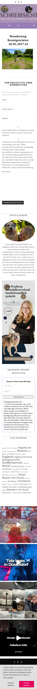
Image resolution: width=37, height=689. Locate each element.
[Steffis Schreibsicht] (18, 13)
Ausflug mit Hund (11, 451)
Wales (4, 490)
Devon (24, 454)
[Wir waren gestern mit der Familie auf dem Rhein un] (18, 600)
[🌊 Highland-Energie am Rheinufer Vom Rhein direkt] (18, 562)
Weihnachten (6, 493)
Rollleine (4, 481)
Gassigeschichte (11, 459)
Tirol (30, 484)
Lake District (6, 472)
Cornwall (10, 454)
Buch (29, 451)
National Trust (13, 475)
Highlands (26, 463)
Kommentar (6, 172)
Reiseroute (27, 478)
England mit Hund (23, 457)
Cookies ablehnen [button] (10, 684)
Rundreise (12, 481)
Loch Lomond (24, 472)
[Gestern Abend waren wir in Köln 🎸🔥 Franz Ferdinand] (18, 638)
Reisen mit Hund (13, 477)
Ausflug (4, 451)
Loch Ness (5, 475)
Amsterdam (14, 448)
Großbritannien (12, 462)
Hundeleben (7, 469)
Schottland (23, 481)
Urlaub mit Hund (9, 487)
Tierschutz (23, 484)
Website (5, 118)
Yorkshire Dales (16, 493)
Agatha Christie (6, 448)
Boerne (22, 450)
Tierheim (15, 484)
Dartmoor (18, 454)
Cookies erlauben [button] (26, 684)
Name (5, 100)
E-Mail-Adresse (8, 109)
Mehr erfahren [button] (8, 677)
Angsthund (24, 447)
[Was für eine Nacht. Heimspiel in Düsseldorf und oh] (18, 524)
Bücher (4, 454)
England (7, 456)
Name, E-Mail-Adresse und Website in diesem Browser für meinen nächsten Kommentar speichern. (18, 132)
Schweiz (4, 484)
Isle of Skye (24, 469)
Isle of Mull (16, 469)
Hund (6, 466)
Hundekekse (28, 466)
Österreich (26, 492)
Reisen (22, 474)
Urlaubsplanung (24, 487)
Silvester (10, 484)
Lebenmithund (15, 472)
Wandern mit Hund (18, 489)
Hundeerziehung (17, 466)
